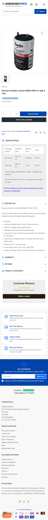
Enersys (4, 87)
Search (42, 11)
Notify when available (24, 120)
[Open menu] (43, 4)
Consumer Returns (9, 462)
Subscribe (40, 376)
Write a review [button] (24, 296)
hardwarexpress (26, 509)
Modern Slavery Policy (10, 442)
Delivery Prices (7, 459)
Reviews (5, 477)
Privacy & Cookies (8, 431)
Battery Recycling (8, 448)
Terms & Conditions (9, 437)
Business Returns (8, 465)
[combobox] (24, 11)
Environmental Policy (9, 474)
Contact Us (6, 434)
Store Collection (8, 439)
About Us (5, 468)
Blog (3, 445)
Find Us (4, 471)
